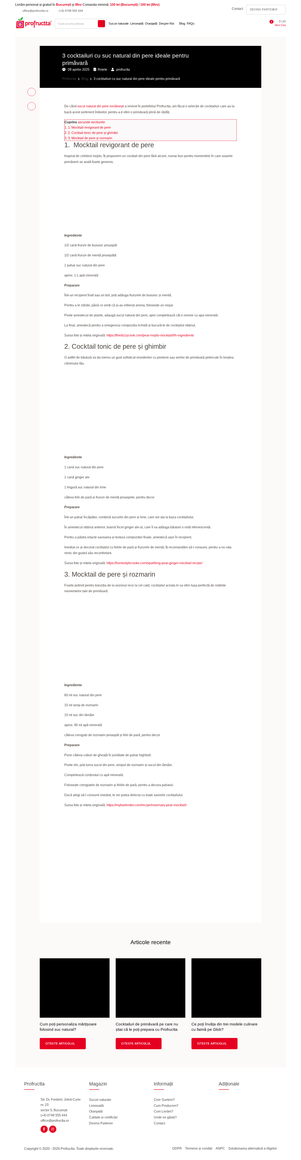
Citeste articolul (60, 1043)
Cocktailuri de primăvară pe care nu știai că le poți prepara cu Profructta (147, 1027)
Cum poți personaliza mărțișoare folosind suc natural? (68, 1027)
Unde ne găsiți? (165, 1117)
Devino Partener (101, 1123)
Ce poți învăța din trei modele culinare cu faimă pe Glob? (224, 1027)
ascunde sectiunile (91, 122)
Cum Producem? (166, 1105)
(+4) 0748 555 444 (70, 10)
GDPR (177, 1148)
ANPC (220, 1148)
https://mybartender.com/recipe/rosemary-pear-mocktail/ (146, 805)
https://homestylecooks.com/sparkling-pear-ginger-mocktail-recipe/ (154, 563)
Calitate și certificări (103, 1117)
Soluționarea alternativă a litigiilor (252, 1148)
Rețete (102, 69)
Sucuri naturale (119, 23)
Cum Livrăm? (163, 1111)
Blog (182, 23)
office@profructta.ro (35, 10)
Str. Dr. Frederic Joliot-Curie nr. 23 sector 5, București (61, 1105)
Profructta (69, 78)
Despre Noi (166, 23)
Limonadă (136, 23)
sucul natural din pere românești (100, 106)
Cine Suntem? (164, 1099)
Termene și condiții (198, 1148)
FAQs (191, 23)
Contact (237, 8)
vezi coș (280, 25)
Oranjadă (151, 23)
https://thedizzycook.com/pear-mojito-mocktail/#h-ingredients (150, 335)
